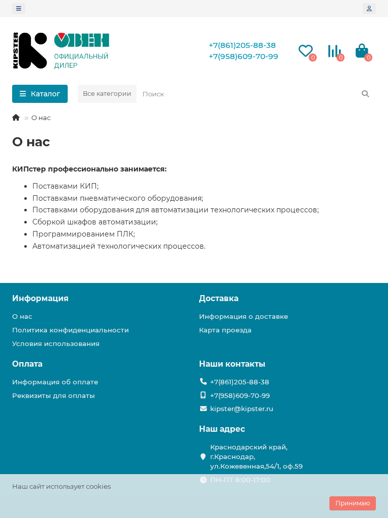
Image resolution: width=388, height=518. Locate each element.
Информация (40, 298)
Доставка (218, 298)
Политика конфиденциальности (70, 330)
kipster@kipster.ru (241, 409)
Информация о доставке (243, 316)
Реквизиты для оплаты (53, 395)
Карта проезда (225, 330)
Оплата (27, 364)
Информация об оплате (55, 382)
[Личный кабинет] (369, 8)
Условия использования (56, 343)
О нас (22, 316)
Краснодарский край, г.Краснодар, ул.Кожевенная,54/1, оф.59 (256, 456)
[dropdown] (18, 8)
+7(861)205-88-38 (242, 45)
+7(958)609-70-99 (243, 56)
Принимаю (352, 503)
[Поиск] (365, 93)
